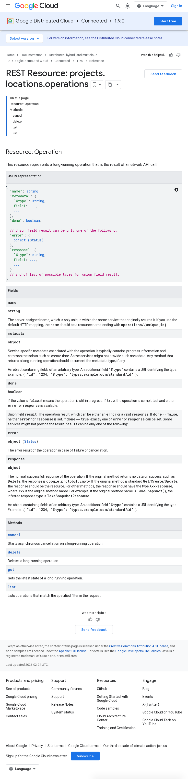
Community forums (66, 689)
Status (36, 240)
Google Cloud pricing (21, 697)
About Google (16, 746)
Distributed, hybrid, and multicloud (73, 55)
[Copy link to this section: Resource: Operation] (66, 152)
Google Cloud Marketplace (16, 706)
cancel (14, 534)
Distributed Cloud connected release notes (130, 38)
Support (57, 697)
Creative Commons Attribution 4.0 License (138, 646)
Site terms (55, 746)
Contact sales (16, 716)
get (11, 569)
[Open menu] (8, 6)
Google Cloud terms (83, 746)
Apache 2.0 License (72, 651)
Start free (168, 21)
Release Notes (62, 704)
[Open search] (118, 6)
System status (62, 712)
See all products (18, 689)
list (12, 587)
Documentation (32, 55)
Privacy (37, 746)
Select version (25, 38)
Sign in (176, 6)
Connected (94, 21)
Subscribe (85, 756)
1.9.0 (120, 21)
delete (14, 552)
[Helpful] (171, 55)
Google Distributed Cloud (44, 21)
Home (10, 55)
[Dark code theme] (176, 190)
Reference (96, 61)
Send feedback (163, 74)
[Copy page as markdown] (110, 84)
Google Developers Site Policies (138, 651)
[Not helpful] (178, 55)
